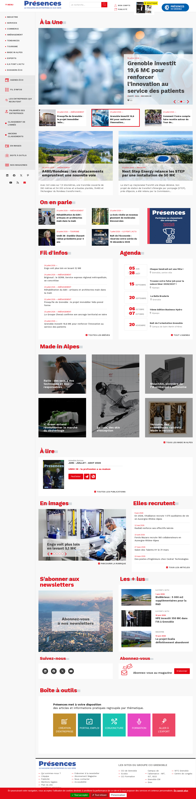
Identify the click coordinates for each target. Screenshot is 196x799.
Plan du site (47, 785)
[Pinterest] (28, 175)
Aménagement (15, 34)
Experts (11, 58)
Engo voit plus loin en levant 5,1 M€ (63, 546)
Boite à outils (18, 155)
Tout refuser (100, 795)
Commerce (13, 29)
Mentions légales (49, 782)
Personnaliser (118, 795)
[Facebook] (14, 175)
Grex (150, 782)
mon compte (124, 5)
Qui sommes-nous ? (51, 773)
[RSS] (18, 182)
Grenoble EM (154, 779)
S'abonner (182, 671)
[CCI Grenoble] (175, 7)
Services (12, 23)
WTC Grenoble (181, 771)
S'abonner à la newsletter (86, 773)
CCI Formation (128, 776)
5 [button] (62, 554)
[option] (115, 66)
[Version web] (93, 476)
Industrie (12, 17)
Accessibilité (80, 782)
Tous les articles (179, 567)
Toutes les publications (111, 492)
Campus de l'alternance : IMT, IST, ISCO (156, 774)
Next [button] (188, 102)
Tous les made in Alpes (179, 442)
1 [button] (178, 101)
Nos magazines (18, 165)
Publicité (45, 779)
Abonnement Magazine (85, 776)
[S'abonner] (24, 182)
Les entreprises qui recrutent (20, 100)
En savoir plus (181, 790)
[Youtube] (10, 182)
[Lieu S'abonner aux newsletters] (75, 621)
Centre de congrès (183, 773)
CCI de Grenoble (129, 771)
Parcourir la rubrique (113, 563)
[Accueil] (43, 5)
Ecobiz (124, 773)
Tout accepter (81, 795)
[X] (21, 175)
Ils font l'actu (15, 64)
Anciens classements (15, 135)
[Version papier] (87, 476)
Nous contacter (82, 779)
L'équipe (45, 776)
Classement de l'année (16, 123)
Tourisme (12, 46)
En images (15, 146)
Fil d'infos (16, 89)
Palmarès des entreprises (17, 111)
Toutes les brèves (99, 335)
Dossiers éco (14, 70)
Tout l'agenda (182, 335)
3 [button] (184, 101)
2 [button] (181, 101)
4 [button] (60, 554)
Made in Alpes (15, 52)
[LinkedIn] (7, 175)
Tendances (13, 40)
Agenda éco (16, 80)
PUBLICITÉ (122, 9)
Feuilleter (76, 476)
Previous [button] (175, 102)
